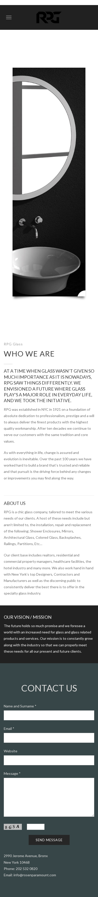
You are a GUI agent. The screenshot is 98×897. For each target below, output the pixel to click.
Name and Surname (20, 706)
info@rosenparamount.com (35, 875)
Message (12, 773)
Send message (49, 840)
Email (9, 728)
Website (10, 751)
